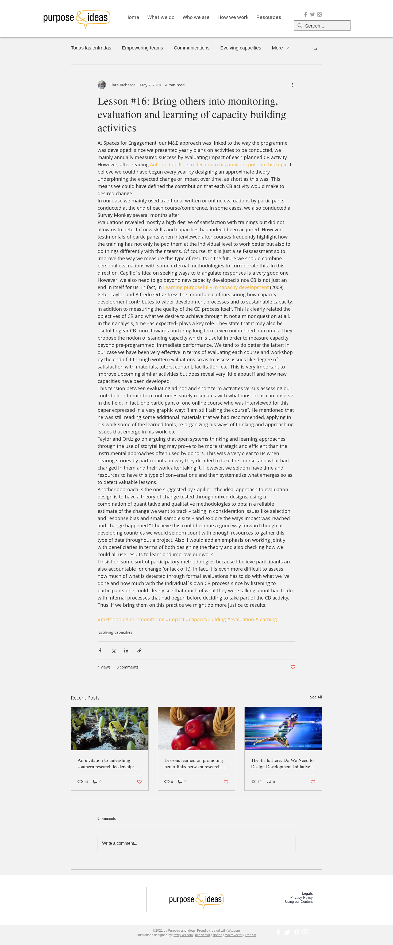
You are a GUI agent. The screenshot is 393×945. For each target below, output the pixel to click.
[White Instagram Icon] (305, 932)
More (277, 48)
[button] (315, 48)
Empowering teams (142, 48)
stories (217, 935)
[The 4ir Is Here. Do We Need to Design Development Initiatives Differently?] (283, 728)
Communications (192, 48)
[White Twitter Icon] (287, 932)
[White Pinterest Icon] (296, 932)
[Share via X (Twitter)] (113, 650)
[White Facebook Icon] (278, 932)
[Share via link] (139, 650)
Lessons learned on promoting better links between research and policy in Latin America (193, 763)
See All (316, 697)
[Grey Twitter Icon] (312, 14)
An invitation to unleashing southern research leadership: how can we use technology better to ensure (106, 763)
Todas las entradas (91, 48)
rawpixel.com (183, 935)
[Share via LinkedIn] (126, 650)
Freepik (250, 935)
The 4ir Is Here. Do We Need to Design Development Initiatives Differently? (282, 763)
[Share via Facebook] (100, 650)
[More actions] (292, 85)
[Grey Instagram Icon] (319, 14)
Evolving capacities (240, 48)
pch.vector (202, 935)
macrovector (233, 935)
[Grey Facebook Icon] (305, 14)
